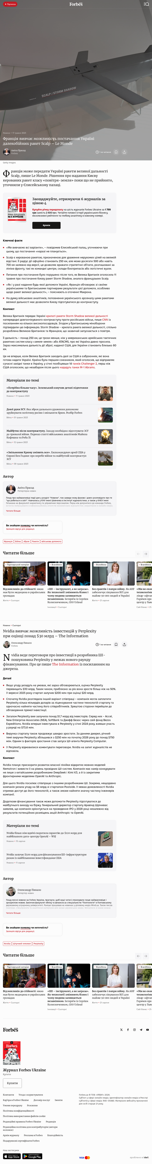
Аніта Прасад (18, 150)
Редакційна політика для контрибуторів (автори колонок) (30, 1128)
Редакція (51, 1121)
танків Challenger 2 (85, 363)
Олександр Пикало (21, 643)
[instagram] (134, 1029)
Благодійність (55, 1135)
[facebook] (128, 1029)
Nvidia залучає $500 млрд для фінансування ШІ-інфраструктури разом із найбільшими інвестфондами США (47, 856)
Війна (9, 417)
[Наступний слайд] (145, 554)
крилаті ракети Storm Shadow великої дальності (77, 316)
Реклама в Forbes (33, 1135)
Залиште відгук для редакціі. (20, 529)
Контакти (8, 1094)
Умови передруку (12, 1105)
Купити (46, 225)
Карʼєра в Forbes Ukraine (16, 1100)
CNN (105, 319)
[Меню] (146, 4)
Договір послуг (42, 1100)
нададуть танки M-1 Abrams (77, 367)
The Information (65, 664)
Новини (6, 133)
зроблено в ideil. (139, 1158)
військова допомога (51, 541)
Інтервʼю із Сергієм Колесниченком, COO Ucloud (68, 595)
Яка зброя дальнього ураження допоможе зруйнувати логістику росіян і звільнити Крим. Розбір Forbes (44, 411)
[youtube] (147, 1029)
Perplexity (38, 943)
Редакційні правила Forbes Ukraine (22, 1121)
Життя (6, 600)
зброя (26, 541)
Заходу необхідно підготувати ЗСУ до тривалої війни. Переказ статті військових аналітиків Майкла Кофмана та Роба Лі (47, 434)
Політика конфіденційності (18, 1110)
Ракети (35, 541)
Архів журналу (11, 1135)
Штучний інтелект (22, 943)
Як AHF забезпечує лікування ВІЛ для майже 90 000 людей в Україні (113, 592)
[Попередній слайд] (138, 956)
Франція (8, 541)
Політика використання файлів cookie (24, 1116)
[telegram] (141, 1029)
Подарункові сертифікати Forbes (21, 1140)
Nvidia (7, 943)
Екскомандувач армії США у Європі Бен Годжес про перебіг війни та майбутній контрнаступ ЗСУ (46, 456)
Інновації (52, 607)
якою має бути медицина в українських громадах (24, 592)
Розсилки (32, 1105)
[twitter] (121, 1029)
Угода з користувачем (31, 1094)
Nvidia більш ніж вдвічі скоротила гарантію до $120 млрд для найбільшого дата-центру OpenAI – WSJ (44, 834)
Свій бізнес (142, 607)
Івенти (58, 1100)
